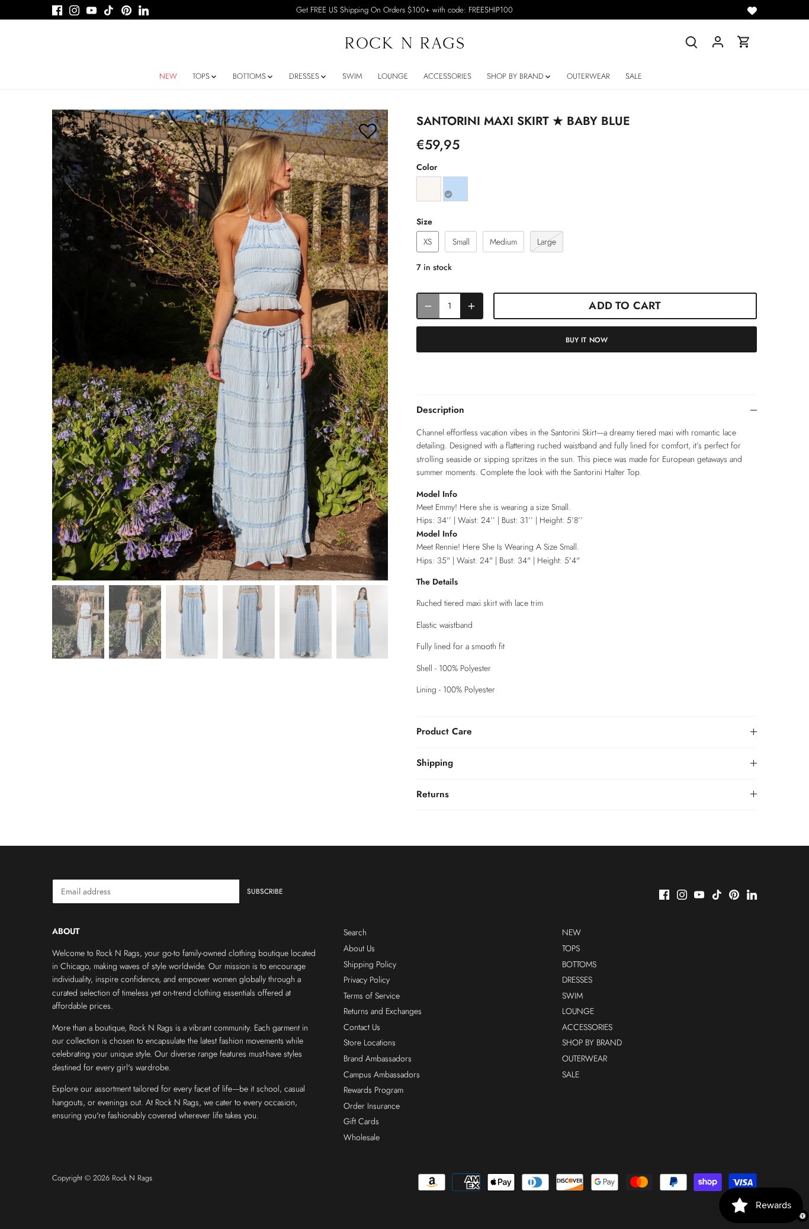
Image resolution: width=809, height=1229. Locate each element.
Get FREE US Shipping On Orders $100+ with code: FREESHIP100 (404, 9)
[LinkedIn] (144, 10)
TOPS (571, 948)
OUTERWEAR (584, 1058)
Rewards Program (373, 1090)
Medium (503, 242)
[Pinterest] (126, 10)
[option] (220, 345)
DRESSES (577, 980)
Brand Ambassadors (377, 1058)
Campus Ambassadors (381, 1074)
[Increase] (471, 306)
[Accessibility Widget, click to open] (802, 1216)
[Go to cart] (744, 41)
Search (355, 932)
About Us (359, 948)
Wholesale (361, 1137)
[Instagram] (74, 10)
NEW (571, 932)
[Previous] (69, 345)
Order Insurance (371, 1106)
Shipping (434, 762)
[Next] (370, 345)
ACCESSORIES (587, 1027)
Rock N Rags (132, 1178)
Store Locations (369, 1042)
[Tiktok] (109, 10)
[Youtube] (91, 10)
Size (424, 222)
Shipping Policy (369, 964)
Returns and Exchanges (382, 1011)
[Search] (692, 41)
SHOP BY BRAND (592, 1042)
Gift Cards (361, 1121)
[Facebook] (57, 10)
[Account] (718, 41)
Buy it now (587, 340)
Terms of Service (371, 996)
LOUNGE (578, 1011)
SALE (570, 1074)
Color (426, 167)
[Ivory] (429, 189)
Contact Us (361, 1027)
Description (440, 409)
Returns (432, 794)
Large (546, 242)
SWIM (572, 996)
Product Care (444, 731)
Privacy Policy (366, 980)
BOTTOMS (579, 964)
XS (427, 242)
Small (461, 242)
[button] (368, 130)
